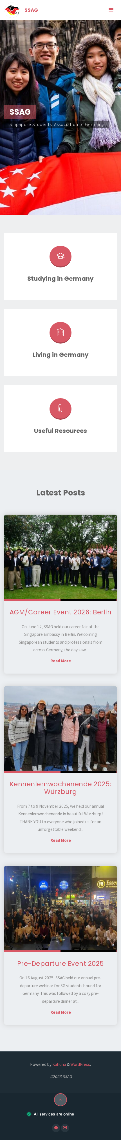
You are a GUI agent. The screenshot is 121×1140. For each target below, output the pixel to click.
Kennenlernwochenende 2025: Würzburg (60, 788)
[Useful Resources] (60, 411)
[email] (65, 1128)
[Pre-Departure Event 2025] (60, 909)
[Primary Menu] (111, 10)
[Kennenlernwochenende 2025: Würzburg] (60, 729)
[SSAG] (12, 9)
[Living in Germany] (60, 335)
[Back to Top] (60, 1099)
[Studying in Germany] (60, 259)
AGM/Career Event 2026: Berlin (61, 612)
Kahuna (58, 1064)
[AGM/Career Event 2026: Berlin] (60, 558)
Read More (60, 660)
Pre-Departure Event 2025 (60, 963)
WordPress (80, 1064)
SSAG (31, 10)
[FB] (56, 1128)
